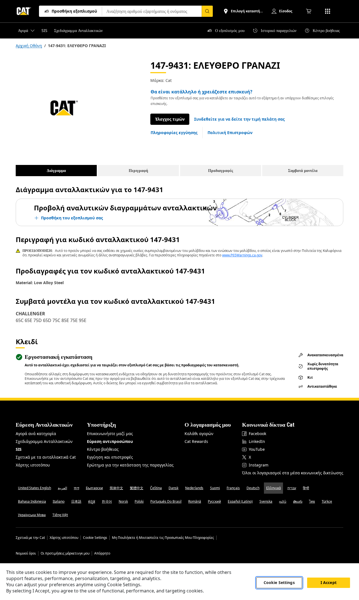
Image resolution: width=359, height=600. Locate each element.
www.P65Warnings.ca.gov (242, 255)
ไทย (312, 501)
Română (194, 501)
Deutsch (253, 488)
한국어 (107, 501)
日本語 (76, 501)
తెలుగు (297, 501)
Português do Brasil (165, 501)
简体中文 (116, 488)
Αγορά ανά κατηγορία (36, 433)
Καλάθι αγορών (199, 433)
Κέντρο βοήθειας (103, 449)
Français (233, 488)
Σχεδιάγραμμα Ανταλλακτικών (44, 441)
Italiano (59, 501)
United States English (34, 488)
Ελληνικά (273, 488)
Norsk (123, 501)
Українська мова (32, 514)
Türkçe (327, 501)
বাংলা (76, 488)
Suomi (215, 488)
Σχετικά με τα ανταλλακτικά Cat (46, 457)
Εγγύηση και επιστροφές (110, 457)
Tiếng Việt (60, 514)
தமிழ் (282, 501)
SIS (19, 449)
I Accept (329, 582)
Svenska (265, 501)
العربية (62, 488)
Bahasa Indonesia (32, 501)
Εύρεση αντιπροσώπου (110, 441)
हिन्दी (306, 488)
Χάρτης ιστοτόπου (33, 465)
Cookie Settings (95, 537)
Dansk (173, 488)
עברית (291, 488)
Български (94, 488)
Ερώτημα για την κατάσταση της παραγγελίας (130, 465)
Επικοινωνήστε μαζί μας (110, 433)
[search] (207, 11)
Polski (139, 501)
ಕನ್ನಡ (91, 501)
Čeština (156, 488)
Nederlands (194, 488)
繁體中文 (136, 488)
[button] (239, 119)
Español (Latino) (240, 501)
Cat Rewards (196, 441)
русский (214, 501)
